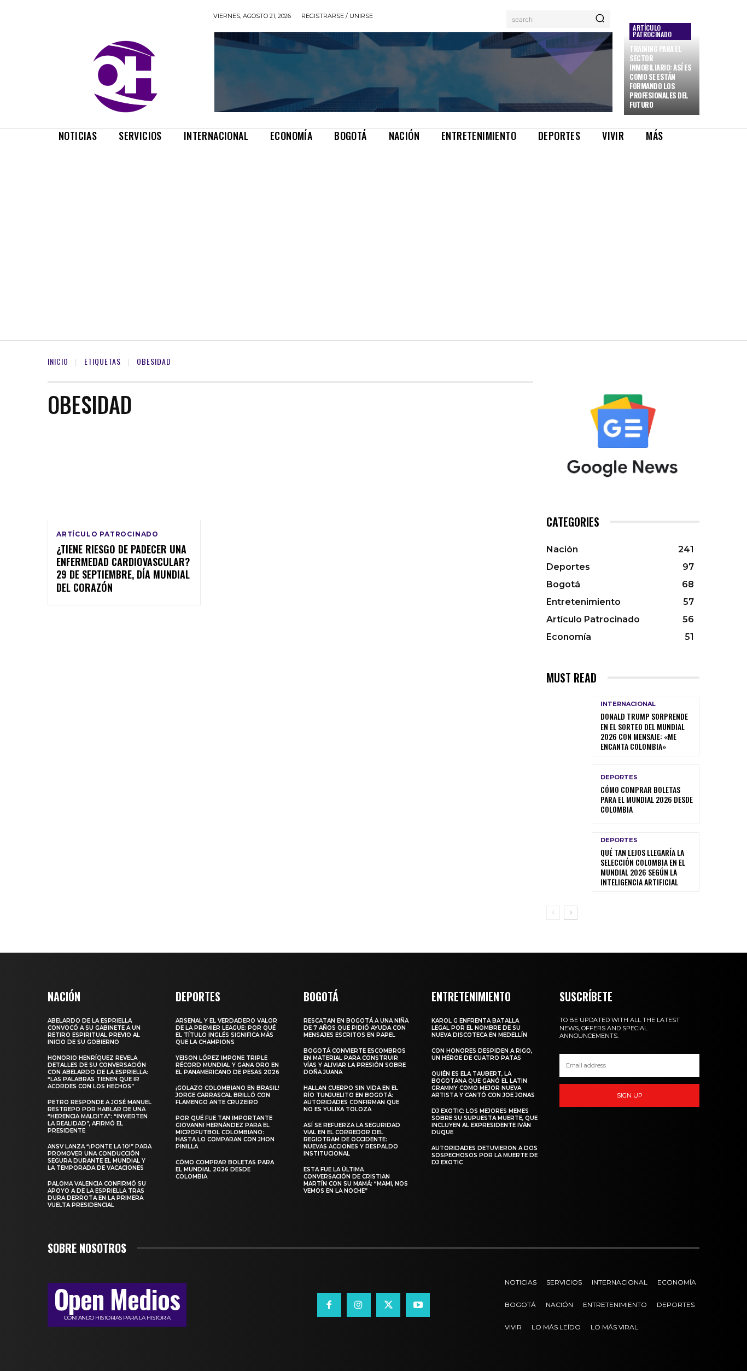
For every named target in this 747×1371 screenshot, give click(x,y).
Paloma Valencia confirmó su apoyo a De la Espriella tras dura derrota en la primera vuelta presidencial (97, 1194)
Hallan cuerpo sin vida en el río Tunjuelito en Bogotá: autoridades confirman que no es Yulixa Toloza (351, 1098)
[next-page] (570, 913)
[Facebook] (329, 1305)
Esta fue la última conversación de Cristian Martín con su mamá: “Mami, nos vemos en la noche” (356, 1180)
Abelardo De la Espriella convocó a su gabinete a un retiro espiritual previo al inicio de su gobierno (94, 1031)
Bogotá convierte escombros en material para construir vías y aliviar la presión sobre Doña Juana (355, 1061)
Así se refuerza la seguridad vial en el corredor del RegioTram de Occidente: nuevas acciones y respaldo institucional (352, 1139)
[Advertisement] (373, 231)
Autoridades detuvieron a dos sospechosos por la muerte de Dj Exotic (484, 1155)
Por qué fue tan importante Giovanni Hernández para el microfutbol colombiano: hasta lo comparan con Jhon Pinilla (225, 1132)
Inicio (58, 361)
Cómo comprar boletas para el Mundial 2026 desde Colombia (646, 799)
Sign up (630, 1095)
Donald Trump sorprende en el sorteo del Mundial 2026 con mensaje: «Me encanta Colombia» (644, 731)
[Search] (600, 19)
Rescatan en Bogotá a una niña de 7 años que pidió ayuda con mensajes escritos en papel (356, 1028)
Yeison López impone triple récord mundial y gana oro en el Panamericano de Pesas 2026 (227, 1065)
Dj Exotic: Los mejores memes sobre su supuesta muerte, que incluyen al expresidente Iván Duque (484, 1121)
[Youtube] (418, 1305)
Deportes (619, 777)
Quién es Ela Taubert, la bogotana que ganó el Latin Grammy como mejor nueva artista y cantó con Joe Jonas (483, 1084)
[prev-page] (553, 913)
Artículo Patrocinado (652, 31)
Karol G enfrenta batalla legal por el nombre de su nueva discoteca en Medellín (479, 1028)
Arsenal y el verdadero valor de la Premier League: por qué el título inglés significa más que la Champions (226, 1031)
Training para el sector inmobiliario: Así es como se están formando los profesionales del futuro (660, 76)
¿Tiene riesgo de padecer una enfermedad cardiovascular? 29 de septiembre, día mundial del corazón (123, 568)
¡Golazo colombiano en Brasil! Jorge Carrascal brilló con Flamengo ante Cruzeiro (227, 1095)
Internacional (628, 704)
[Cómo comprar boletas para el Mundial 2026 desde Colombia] (569, 794)
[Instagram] (359, 1305)
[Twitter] (388, 1305)
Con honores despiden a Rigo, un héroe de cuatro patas (481, 1054)
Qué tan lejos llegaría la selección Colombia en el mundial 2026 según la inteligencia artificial (642, 867)
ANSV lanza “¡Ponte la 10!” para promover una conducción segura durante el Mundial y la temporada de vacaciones (99, 1157)
